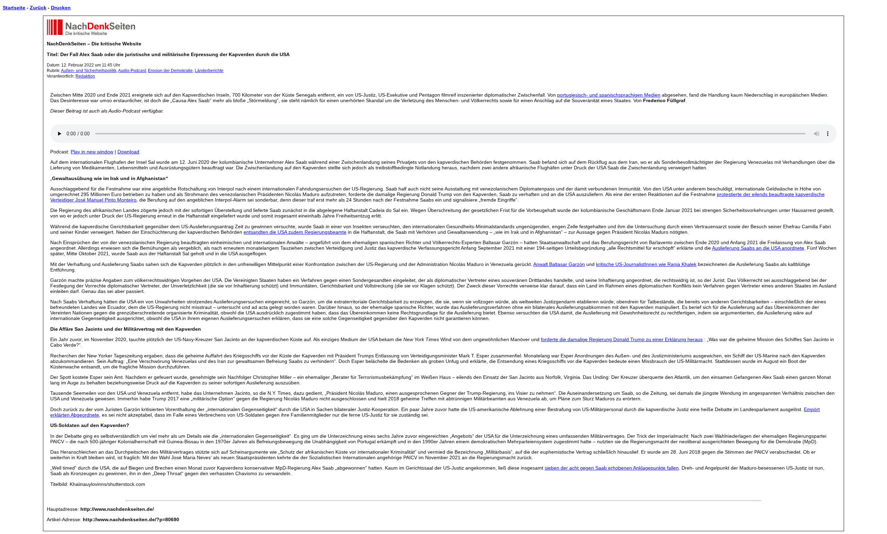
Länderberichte (209, 70)
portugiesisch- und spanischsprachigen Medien (608, 95)
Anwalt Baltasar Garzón (559, 264)
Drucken (61, 7)
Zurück (38, 7)
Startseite (14, 7)
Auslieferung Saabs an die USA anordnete (758, 248)
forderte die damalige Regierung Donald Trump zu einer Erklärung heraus (622, 339)
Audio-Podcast (132, 70)
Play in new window (92, 151)
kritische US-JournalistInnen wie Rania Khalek (646, 264)
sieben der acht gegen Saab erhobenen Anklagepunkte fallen (612, 468)
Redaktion (85, 76)
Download (128, 151)
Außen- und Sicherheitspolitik (88, 70)
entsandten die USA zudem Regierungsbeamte (295, 232)
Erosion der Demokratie (170, 70)
